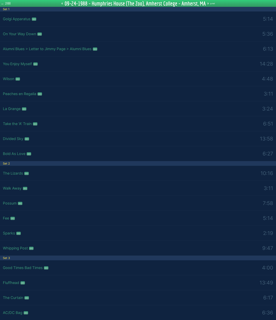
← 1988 (6, 3)
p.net (212, 3)
